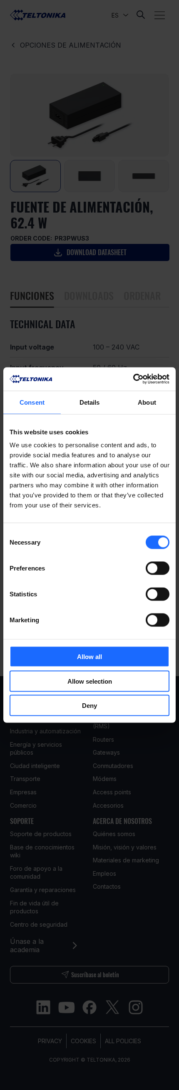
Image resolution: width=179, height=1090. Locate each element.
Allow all (89, 656)
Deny (89, 705)
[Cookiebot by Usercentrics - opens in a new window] (133, 379)
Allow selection (89, 680)
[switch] (157, 568)
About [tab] (147, 402)
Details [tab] (90, 402)
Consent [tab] (32, 402)
